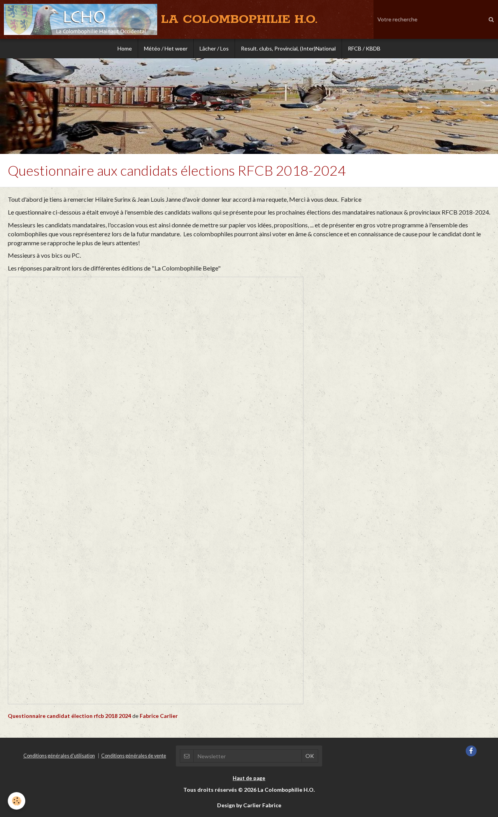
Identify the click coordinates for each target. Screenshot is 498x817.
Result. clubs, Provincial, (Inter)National (288, 48)
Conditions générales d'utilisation (59, 756)
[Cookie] (16, 801)
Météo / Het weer (166, 48)
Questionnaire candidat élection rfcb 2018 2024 (69, 715)
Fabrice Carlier (159, 715)
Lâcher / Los (214, 48)
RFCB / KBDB (364, 48)
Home (124, 48)
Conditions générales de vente (133, 756)
